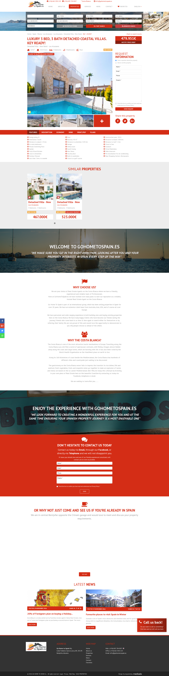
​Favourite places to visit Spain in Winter (106, 614)
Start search (100, 26)
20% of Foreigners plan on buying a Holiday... (50, 613)
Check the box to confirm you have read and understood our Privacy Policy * (79, 486)
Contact (109, 6)
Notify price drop (128, 42)
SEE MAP (84, 574)
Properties (74, 6)
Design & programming (125, 674)
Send (71, 132)
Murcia (39, 34)
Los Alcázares (47, 34)
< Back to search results (134, 34)
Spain (34, 34)
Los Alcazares (57, 34)
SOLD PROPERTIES (81, 674)
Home (50, 6)
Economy (60, 132)
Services (87, 6)
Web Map (72, 674)
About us (61, 6)
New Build (78, 34)
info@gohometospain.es (104, 1)
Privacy (66, 674)
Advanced (129, 26)
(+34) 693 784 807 (70, 1)
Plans (92, 132)
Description (47, 132)
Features (33, 132)
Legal (61, 674)
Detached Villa (69, 34)
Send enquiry (128, 109)
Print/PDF (81, 132)
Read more (32, 624)
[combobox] (40, 16)
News (98, 6)
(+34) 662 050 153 (55, 1)
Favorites (123, 6)
